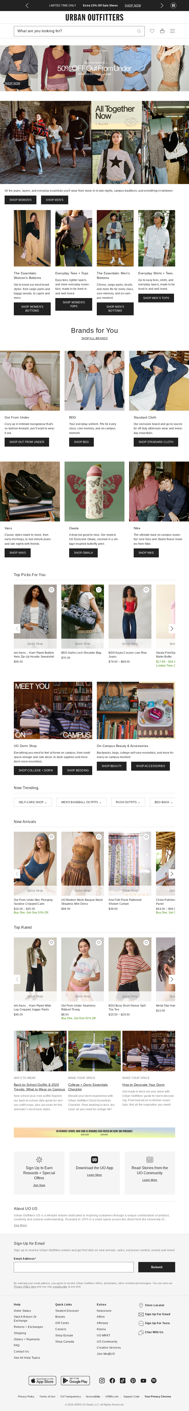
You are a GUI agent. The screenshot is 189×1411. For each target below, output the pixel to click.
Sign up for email (157, 1314)
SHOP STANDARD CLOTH (156, 442)
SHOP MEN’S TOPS (156, 298)
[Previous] (18, 629)
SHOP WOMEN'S (20, 200)
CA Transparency (70, 1396)
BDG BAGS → (164, 802)
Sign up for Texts (157, 1323)
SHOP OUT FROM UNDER (26, 442)
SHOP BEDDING (78, 770)
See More (20, 1225)
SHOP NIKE (146, 552)
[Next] (171, 629)
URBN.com (111, 1396)
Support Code (131, 1396)
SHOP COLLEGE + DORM (36, 770)
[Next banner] (162, 5)
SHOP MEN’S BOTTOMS (115, 308)
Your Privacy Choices (158, 1396)
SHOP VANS (17, 552)
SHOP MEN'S (54, 200)
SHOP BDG (81, 442)
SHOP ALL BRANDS (94, 338)
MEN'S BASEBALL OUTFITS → (81, 802)
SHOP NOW (133, 5)
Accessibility (93, 1396)
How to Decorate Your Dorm (143, 1084)
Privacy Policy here (25, 1286)
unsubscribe (60, 1286)
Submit (157, 1267)
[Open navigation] (172, 31)
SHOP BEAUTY (112, 766)
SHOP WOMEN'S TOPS (74, 304)
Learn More (94, 1175)
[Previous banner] (27, 5)
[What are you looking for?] (139, 31)
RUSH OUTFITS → (128, 802)
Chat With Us (154, 1332)
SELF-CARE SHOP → (33, 802)
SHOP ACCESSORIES (150, 766)
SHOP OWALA (83, 552)
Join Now (39, 1185)
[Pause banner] (173, 5)
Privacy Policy (26, 1396)
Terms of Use (47, 1396)
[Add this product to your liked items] (51, 590)
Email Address (24, 1258)
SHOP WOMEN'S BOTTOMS (32, 308)
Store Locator (155, 1305)
